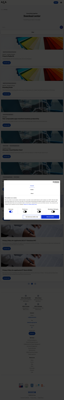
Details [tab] (32, 189)
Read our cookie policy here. (30, 204)
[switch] (25, 212)
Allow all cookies (50, 216)
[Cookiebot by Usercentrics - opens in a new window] (53, 182)
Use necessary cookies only (32, 216)
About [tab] (32, 193)
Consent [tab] (32, 185)
